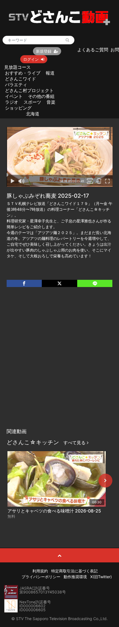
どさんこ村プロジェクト (29, 90)
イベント (14, 96)
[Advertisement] (59, 363)
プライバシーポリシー (41, 576)
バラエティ (16, 84)
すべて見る (75, 442)
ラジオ (11, 102)
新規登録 (43, 51)
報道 (50, 73)
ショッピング (18, 108)
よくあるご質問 (92, 49)
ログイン (31, 59)
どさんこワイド (20, 79)
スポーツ (32, 102)
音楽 (50, 102)
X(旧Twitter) (101, 576)
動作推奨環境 (75, 576)
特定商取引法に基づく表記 (74, 570)
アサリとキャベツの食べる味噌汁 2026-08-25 (54, 511)
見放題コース (17, 67)
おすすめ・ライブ (22, 73)
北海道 (32, 113)
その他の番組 (41, 96)
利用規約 (40, 570)
